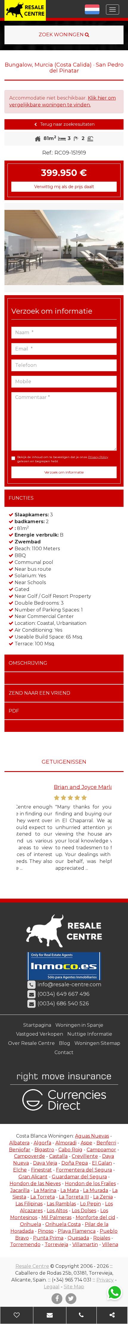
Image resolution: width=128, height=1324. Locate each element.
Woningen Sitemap (97, 1043)
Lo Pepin (90, 1204)
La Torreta (42, 1197)
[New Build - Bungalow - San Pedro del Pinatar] (64, 247)
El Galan (102, 1163)
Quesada (78, 1238)
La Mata (69, 1190)
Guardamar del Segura (79, 1177)
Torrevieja (56, 1244)
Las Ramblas (61, 1204)
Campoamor (101, 1149)
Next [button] (118, 247)
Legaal (52, 1287)
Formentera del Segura (84, 1170)
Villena (110, 1244)
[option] (64, 247)
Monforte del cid (95, 1217)
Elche (20, 1170)
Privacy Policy (98, 457)
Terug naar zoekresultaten (67, 124)
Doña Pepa (74, 1163)
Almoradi (66, 1143)
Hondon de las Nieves (35, 1183)
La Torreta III (74, 1197)
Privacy (105, 1280)
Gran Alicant (33, 1177)
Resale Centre (32, 1266)
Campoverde (29, 1156)
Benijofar (19, 1149)
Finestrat (41, 1170)
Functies (21, 498)
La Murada (95, 1190)
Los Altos (57, 1210)
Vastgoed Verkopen (39, 1034)
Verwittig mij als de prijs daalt (64, 186)
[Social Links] (112, 1315)
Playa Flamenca (77, 1231)
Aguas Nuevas (92, 1136)
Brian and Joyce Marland (49, 787)
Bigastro (44, 1149)
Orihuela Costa (63, 1224)
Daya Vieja (45, 1163)
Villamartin (85, 1244)
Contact (64, 1052)
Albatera (19, 1143)
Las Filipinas (29, 1204)
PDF (14, 711)
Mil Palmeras (56, 1217)
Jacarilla (19, 1190)
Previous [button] (10, 247)
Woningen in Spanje (79, 1025)
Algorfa (42, 1143)
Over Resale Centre (31, 1043)
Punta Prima (48, 1238)
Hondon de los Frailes (90, 1183)
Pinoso (46, 1231)
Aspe (86, 1143)
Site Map (74, 1287)
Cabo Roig (70, 1149)
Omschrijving (28, 663)
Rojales (101, 1238)
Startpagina (37, 1025)
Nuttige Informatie (89, 1034)
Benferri (106, 1143)
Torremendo (25, 1244)
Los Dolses (84, 1210)
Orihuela (30, 1224)
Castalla (58, 1156)
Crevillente (85, 1156)
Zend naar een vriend (39, 693)
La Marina (45, 1190)
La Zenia (103, 1197)
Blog (64, 1043)
